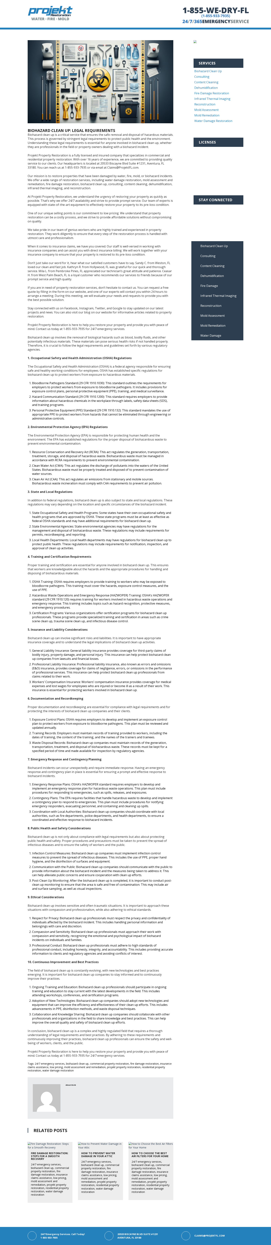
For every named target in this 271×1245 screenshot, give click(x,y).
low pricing (56, 1067)
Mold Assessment (206, 110)
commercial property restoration (109, 1063)
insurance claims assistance (49, 1176)
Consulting (201, 77)
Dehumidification (206, 88)
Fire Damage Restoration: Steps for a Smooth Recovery (49, 1156)
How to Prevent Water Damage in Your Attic (98, 1154)
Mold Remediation (206, 115)
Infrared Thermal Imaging (212, 99)
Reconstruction (204, 104)
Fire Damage (209, 286)
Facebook (205, 208)
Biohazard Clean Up (208, 71)
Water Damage (210, 335)
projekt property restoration (123, 1067)
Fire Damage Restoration (211, 93)
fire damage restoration (144, 1063)
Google (203, 224)
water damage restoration (58, 1070)
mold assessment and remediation (85, 1067)
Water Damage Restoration (213, 121)
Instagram (206, 213)
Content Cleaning (206, 82)
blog (73, 1085)
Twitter (204, 219)
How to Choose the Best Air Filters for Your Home (150, 1154)
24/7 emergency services (50, 1063)
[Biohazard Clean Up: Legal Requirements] (100, 81)
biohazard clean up (77, 1063)
